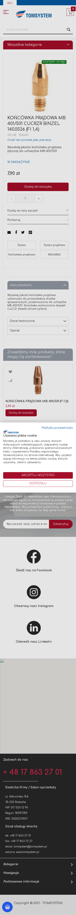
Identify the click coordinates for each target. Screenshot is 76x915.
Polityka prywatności (57, 427)
